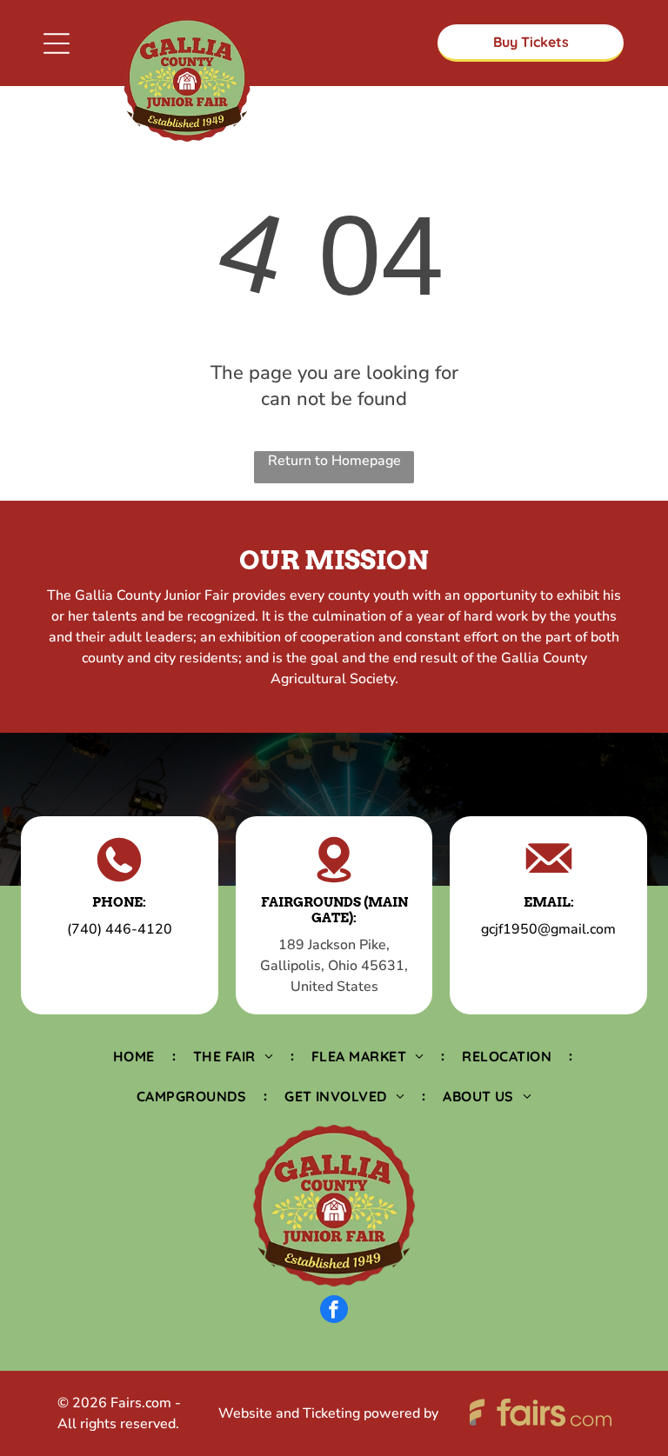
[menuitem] (136, 1055)
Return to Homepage (334, 460)
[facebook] (334, 1311)
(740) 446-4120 (119, 929)
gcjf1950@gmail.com (548, 929)
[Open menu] (56, 43)
